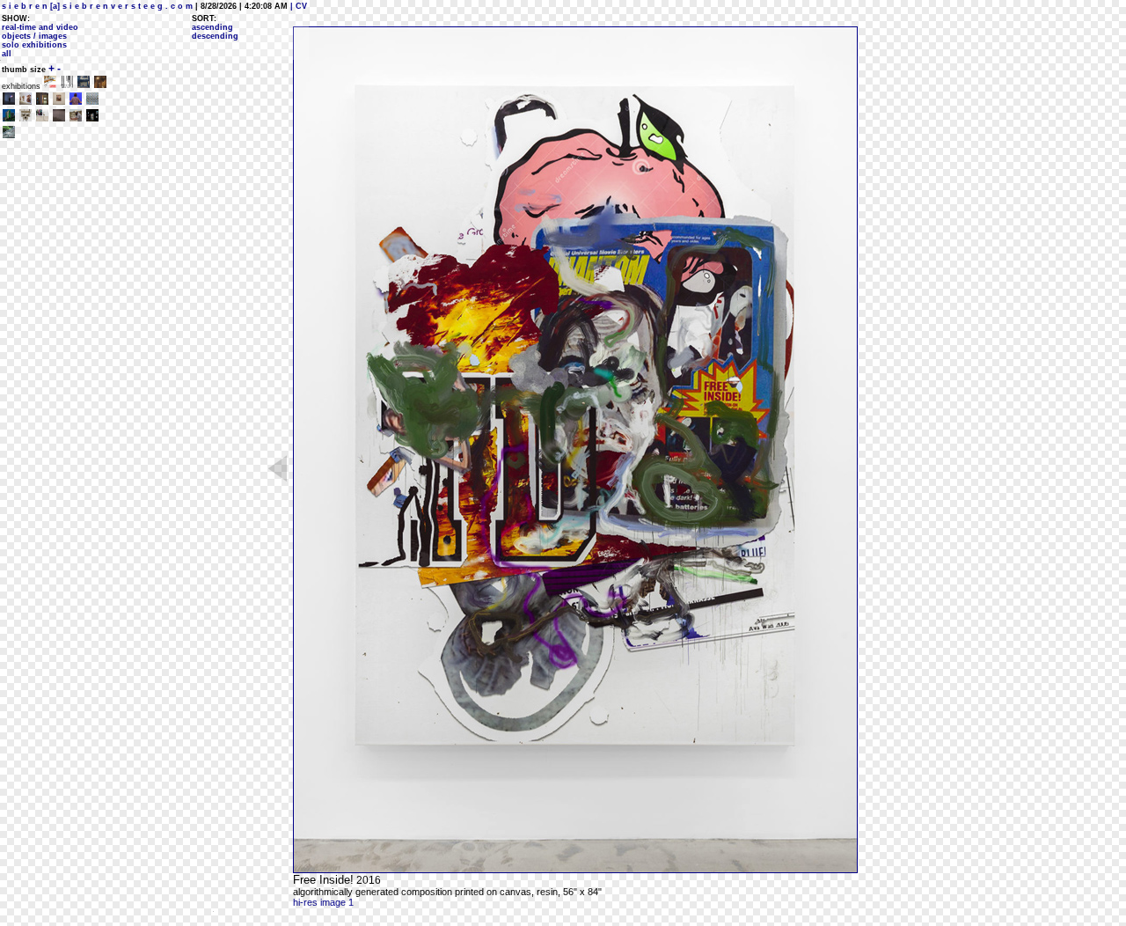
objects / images (34, 36)
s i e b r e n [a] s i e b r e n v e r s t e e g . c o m (97, 6)
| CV (297, 6)
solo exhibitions (34, 44)
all (6, 53)
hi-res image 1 (323, 902)
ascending (212, 27)
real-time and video (40, 27)
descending (215, 36)
